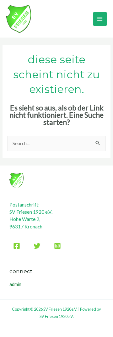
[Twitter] (37, 246)
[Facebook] (16, 246)
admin (15, 284)
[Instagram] (57, 246)
